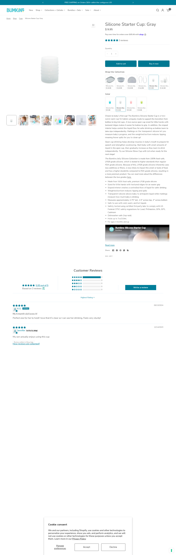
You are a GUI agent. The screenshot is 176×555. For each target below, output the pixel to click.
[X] (116, 250)
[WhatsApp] (124, 250)
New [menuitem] (31, 10)
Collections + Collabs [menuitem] (54, 10)
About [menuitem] (96, 10)
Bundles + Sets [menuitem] (74, 10)
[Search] (157, 10)
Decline (113, 547)
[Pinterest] (120, 250)
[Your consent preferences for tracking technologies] (171, 550)
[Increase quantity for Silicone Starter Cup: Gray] (116, 54)
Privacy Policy (79, 538)
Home (8, 18)
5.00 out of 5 (42, 285)
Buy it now (154, 63)
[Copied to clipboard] (127, 250)
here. (129, 177)
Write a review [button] (140, 287)
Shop (15, 18)
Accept (86, 547)
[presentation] (106, 82)
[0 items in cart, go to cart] (167, 10)
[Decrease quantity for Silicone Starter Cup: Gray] (107, 54)
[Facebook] (113, 250)
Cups (21, 18)
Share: (107, 250)
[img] (19, 305)
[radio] (110, 82)
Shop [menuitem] (38, 10)
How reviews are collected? (26, 343)
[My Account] (162, 10)
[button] (112, 40)
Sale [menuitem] (87, 10)
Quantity (108, 48)
